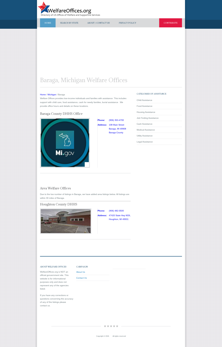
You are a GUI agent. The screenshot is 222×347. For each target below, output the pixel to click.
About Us (80, 272)
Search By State (69, 23)
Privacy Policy (127, 23)
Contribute (170, 23)
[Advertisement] (111, 50)
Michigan (52, 94)
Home (48, 23)
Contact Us (81, 278)
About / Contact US (98, 23)
